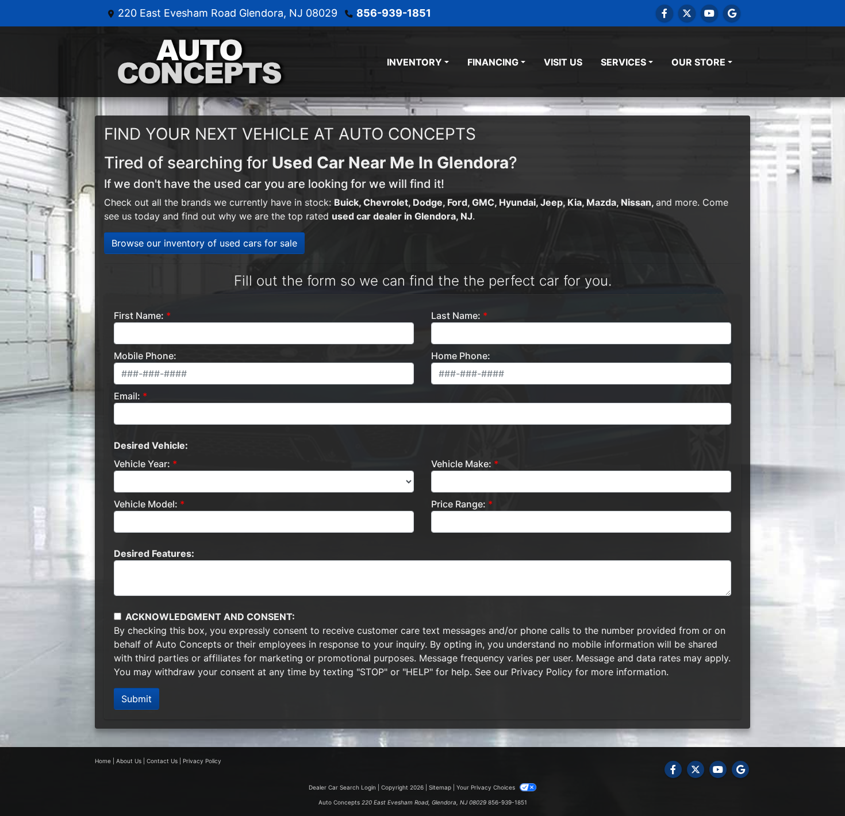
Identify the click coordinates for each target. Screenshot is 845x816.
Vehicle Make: (461, 463)
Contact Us (162, 760)
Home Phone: (460, 355)
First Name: (139, 315)
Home (103, 760)
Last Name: (456, 315)
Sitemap (440, 787)
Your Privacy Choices (486, 787)
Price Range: (458, 504)
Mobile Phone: (145, 355)
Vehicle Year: (142, 463)
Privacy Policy (542, 672)
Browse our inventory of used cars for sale (204, 243)
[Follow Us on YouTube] (709, 13)
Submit (136, 699)
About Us (128, 760)
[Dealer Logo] (200, 62)
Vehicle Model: (146, 504)
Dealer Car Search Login (342, 787)
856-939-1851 (393, 13)
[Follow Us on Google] (731, 13)
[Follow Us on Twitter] (687, 13)
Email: (127, 396)
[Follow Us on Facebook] (664, 13)
